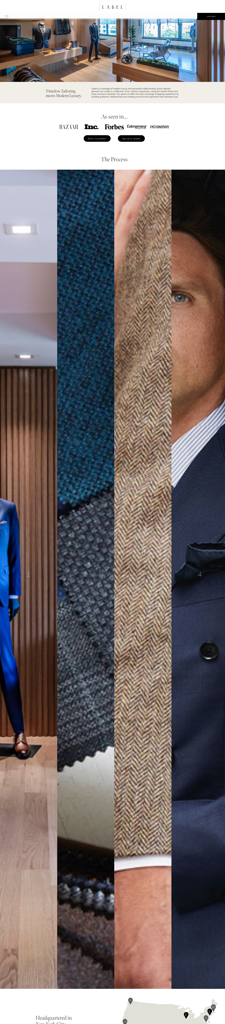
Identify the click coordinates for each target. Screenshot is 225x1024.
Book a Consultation (97, 138)
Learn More (211, 16)
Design (70, 983)
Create (127, 980)
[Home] (112, 7)
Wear (184, 975)
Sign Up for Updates (131, 138)
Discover (15, 983)
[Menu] (4, 16)
